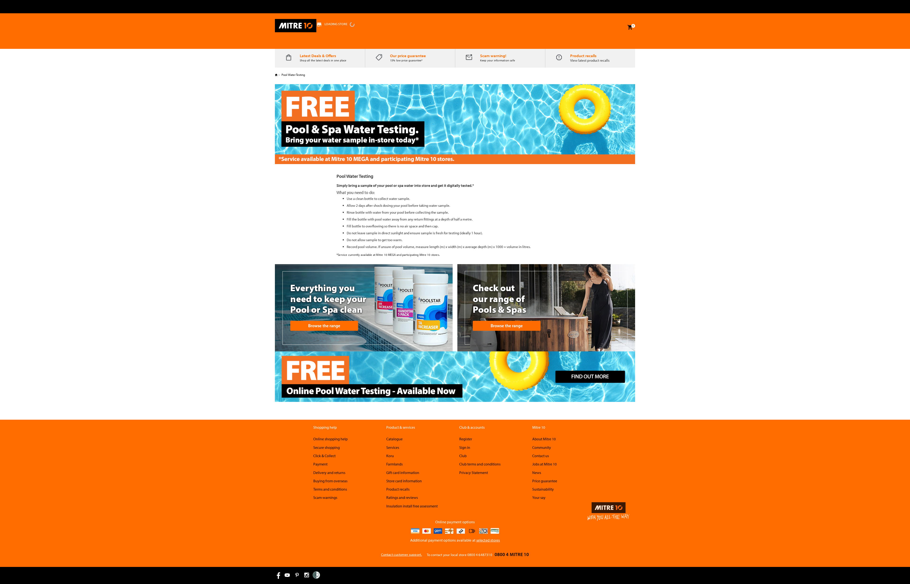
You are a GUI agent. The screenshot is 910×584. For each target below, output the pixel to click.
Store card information (404, 480)
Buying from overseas (330, 480)
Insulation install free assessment (412, 506)
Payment (320, 464)
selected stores (488, 540)
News (536, 472)
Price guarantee (544, 480)
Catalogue (394, 439)
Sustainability (543, 489)
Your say (539, 497)
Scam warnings (325, 497)
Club (463, 455)
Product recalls (583, 55)
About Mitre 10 (544, 439)
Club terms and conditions (479, 464)
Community (541, 447)
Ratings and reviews (402, 497)
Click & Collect (324, 455)
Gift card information (402, 472)
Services (392, 447)
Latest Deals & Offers (318, 55)
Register (465, 439)
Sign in (464, 447)
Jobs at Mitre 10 (544, 464)
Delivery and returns (329, 472)
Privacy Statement (473, 472)
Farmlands (394, 464)
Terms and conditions (330, 489)
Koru (390, 455)
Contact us (540, 455)
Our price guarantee (408, 55)
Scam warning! (493, 55)
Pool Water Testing (293, 75)
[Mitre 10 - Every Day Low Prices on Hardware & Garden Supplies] (295, 25)
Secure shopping (326, 447)
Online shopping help (330, 439)
